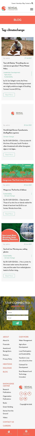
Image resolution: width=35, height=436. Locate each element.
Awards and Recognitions (7, 349)
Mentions (7, 364)
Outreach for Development (23, 366)
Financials (6, 344)
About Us (6, 340)
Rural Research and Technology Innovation (25, 374)
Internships (19, 3)
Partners (5, 355)
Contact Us (8, 422)
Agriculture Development (23, 345)
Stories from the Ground (8, 412)
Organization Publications (7, 397)
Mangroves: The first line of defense (14, 190)
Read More (9, 95)
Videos (5, 417)
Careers (14, 3)
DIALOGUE (7, 368)
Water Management (25, 340)
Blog (23, 3)
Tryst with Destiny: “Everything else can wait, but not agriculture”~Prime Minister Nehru (16, 66)
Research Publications (7, 390)
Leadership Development (11, 72)
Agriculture (7, 75)
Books (5, 403)
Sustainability (8, 77)
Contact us (28, 3)
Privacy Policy (7, 359)
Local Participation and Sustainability (25, 352)
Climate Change (8, 137)
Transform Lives (25, 359)
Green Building (8, 407)
